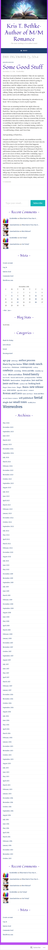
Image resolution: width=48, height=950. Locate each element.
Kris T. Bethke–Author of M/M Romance (24, 32)
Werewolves (12, 407)
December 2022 (8, 518)
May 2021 (6, 569)
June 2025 (6, 436)
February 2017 (7, 686)
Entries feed (7, 272)
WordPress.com (8, 280)
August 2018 (7, 612)
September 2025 (8, 431)
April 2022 (6, 539)
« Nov (5, 310)
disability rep (39, 371)
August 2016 (7, 712)
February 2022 (8, 548)
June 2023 (6, 496)
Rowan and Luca (12, 393)
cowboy (35, 367)
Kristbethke (20, 71)
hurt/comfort (15, 380)
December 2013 (8, 850)
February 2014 (7, 841)
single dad (7, 402)
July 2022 (6, 531)
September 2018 (8, 608)
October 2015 (7, 755)
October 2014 (7, 807)
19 (36, 299)
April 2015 (6, 781)
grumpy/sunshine (30, 377)
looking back (34, 383)
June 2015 (6, 772)
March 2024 (7, 462)
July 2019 (6, 587)
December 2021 (8, 552)
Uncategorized (8, 62)
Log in (5, 267)
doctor (5, 375)
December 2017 (8, 643)
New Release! (26, 231)
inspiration (26, 380)
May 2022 (6, 535)
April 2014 (6, 832)
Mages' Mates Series (9, 387)
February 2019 (7, 600)
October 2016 (7, 703)
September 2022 (8, 526)
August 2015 (7, 763)
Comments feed (8, 276)
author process (27, 360)
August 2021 (7, 556)
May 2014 (6, 828)
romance (31, 390)
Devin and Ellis (28, 371)
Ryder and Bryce (28, 394)
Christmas (15, 367)
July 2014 (6, 819)
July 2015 (6, 768)
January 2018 (7, 638)
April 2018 (6, 625)
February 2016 (7, 737)
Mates (25, 387)
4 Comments (7, 182)
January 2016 (7, 742)
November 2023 (8, 475)
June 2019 (6, 591)
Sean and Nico (39, 394)
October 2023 (7, 479)
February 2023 (7, 509)
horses (6, 380)
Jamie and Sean (11, 383)
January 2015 (7, 794)
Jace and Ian (37, 380)
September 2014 (8, 811)
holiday (39, 377)
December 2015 (8, 746)
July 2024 (6, 457)
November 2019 (8, 578)
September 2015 (8, 759)
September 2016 (8, 707)
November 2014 (8, 802)
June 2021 (6, 565)
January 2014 (7, 845)
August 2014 (7, 815)
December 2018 (8, 604)
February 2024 (8, 466)
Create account (8, 263)
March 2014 (6, 837)
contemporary (26, 367)
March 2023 (7, 505)
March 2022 (7, 543)
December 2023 (8, 470)
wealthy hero (32, 402)
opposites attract (22, 390)
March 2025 (7, 440)
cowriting (17, 371)
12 (36, 296)
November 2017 (8, 647)
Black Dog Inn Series (12, 364)
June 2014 (6, 824)
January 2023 (7, 513)
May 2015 (6, 776)
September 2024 (8, 453)
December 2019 (8, 574)
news (4, 390)
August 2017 (7, 660)
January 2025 (7, 444)
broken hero (7, 367)
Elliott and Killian (15, 375)
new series (11, 390)
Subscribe (37, 203)
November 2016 (8, 699)
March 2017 (6, 682)
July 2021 (6, 561)
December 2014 (8, 798)
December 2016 (8, 694)
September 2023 (8, 483)
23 (18, 302)
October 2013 (7, 858)
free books (6, 377)
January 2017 (7, 690)
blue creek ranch (32, 364)
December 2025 (8, 427)
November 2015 (8, 750)
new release (7, 345)
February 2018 (7, 634)
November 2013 (8, 854)
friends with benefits (17, 377)
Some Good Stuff (23, 67)
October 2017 (7, 651)
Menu (25, 50)
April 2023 (6, 500)
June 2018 (6, 617)
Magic (19, 387)
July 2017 (6, 664)
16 (18, 299)
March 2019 (6, 595)
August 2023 (7, 487)
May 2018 (6, 621)
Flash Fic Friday (8, 340)
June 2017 (6, 669)
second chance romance (10, 398)
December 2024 (8, 449)
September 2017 (8, 656)
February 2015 (7, 789)
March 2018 (6, 630)
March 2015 (6, 785)
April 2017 (6, 677)
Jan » (9, 310)
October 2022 (7, 522)
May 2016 (6, 725)
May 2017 (6, 673)
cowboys (8, 370)
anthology (14, 361)
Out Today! (23, 238)
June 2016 (6, 720)
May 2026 (6, 423)
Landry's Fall (23, 384)
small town (20, 402)
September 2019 (8, 582)
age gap (6, 360)
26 (36, 302)
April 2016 (6, 729)
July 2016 (6, 716)
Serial (5, 349)
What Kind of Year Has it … (28, 218)
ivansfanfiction (14, 225)
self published (26, 398)
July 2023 (6, 492)
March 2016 (6, 733)
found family (31, 374)
